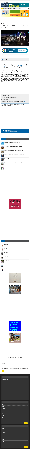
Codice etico (6, 379)
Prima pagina (3, 404)
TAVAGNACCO (3, 432)
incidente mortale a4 (3, 105)
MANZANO (3, 443)
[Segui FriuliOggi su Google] (15, 50)
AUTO (2, 422)
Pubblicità (18, 357)
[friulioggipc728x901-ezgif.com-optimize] (15, 6)
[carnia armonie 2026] (15, 282)
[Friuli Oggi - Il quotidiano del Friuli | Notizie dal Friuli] (14, 2)
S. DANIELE (3, 439)
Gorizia (3, 411)
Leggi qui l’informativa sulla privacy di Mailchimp (22, 368)
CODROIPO (3, 430)
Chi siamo (3, 379)
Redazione (6, 59)
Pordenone (3, 408)
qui (16, 97)
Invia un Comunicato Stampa (12, 357)
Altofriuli (3, 410)
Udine (3, 406)
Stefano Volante (3, 66)
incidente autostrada (10, 104)
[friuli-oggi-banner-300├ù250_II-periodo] (15, 330)
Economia (3, 415)
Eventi (3, 419)
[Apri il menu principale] (28, 8)
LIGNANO (3, 441)
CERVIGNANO (3, 434)
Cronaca (3, 413)
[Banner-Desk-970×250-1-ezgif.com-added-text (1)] (15, 16)
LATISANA (3, 435)
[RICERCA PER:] (23, 8)
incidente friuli (23, 104)
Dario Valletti (20, 65)
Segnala (21, 357)
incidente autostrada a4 (17, 104)
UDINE (3, 428)
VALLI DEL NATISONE (4, 446)
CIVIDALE (3, 437)
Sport (3, 417)
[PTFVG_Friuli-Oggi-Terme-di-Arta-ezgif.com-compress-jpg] (15, 293)
